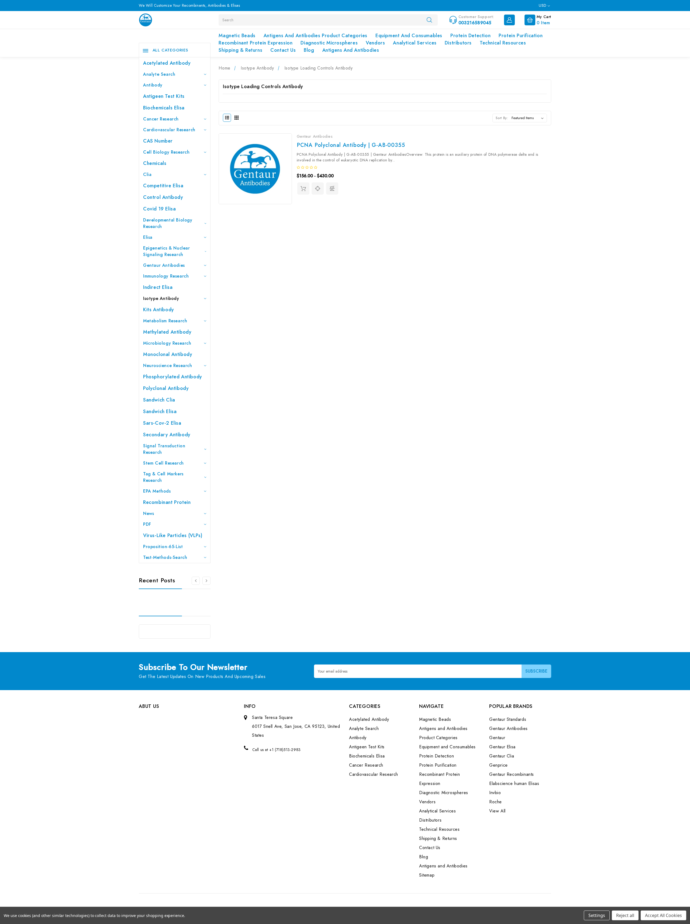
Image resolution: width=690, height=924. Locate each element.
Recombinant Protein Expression (255, 42)
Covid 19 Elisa (159, 208)
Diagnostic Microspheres (329, 42)
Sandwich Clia (159, 399)
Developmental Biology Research (167, 223)
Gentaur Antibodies (164, 265)
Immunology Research (166, 276)
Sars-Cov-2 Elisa (162, 423)
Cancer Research (161, 119)
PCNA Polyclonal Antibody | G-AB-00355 (351, 145)
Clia (147, 174)
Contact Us (283, 50)
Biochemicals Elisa (164, 107)
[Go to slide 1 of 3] (206, 581)
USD (543, 5)
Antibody (153, 85)
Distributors (458, 42)
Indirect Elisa (157, 287)
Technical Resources (503, 42)
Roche (495, 802)
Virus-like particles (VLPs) (172, 535)
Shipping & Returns (240, 50)
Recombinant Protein (167, 502)
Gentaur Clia (501, 756)
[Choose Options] (303, 188)
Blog (309, 50)
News (148, 513)
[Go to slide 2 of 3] (196, 581)
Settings (596, 915)
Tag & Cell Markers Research (163, 477)
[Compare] (332, 188)
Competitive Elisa (163, 185)
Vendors (375, 42)
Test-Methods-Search (165, 557)
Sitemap (426, 875)
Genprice (498, 765)
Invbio (495, 793)
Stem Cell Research (163, 463)
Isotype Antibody (161, 298)
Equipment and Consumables (408, 35)
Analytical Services (414, 42)
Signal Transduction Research (164, 449)
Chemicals (154, 163)
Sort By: (502, 117)
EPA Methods (157, 491)
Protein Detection (470, 35)
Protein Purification (521, 35)
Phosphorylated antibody (172, 376)
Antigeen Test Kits (164, 96)
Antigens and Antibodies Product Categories (315, 35)
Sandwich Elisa (160, 411)
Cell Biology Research (166, 152)
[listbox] (529, 118)
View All (497, 811)
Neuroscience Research (167, 365)
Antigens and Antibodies (350, 50)
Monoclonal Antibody (167, 354)
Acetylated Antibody (167, 63)
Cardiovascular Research (169, 130)
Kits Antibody (158, 309)
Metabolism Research (165, 321)
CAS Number (158, 140)
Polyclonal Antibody (166, 388)
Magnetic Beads (237, 35)
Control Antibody (163, 197)
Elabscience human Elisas (514, 783)
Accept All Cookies (663, 915)
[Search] (429, 19)
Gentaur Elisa (502, 747)
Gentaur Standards (507, 719)
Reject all (625, 915)
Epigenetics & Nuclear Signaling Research (166, 251)
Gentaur (497, 738)
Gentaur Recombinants (511, 774)
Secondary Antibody (167, 434)
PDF (147, 524)
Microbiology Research (167, 343)
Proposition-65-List (163, 547)
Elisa (148, 237)
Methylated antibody (167, 331)
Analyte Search (159, 74)
